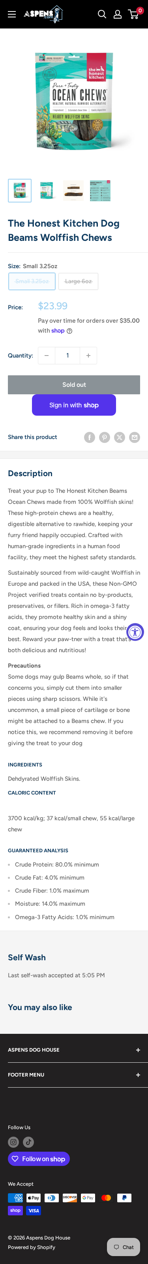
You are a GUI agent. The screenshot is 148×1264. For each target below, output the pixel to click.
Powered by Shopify (31, 1247)
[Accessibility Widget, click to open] (135, 632)
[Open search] (102, 14)
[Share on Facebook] (89, 437)
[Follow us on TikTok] (28, 1142)
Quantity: (20, 355)
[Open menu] (12, 14)
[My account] (118, 14)
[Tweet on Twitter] (119, 437)
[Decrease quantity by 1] (46, 355)
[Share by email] (134, 437)
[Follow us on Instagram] (13, 1142)
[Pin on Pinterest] (104, 437)
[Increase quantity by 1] (88, 355)
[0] (134, 14)
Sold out (74, 384)
